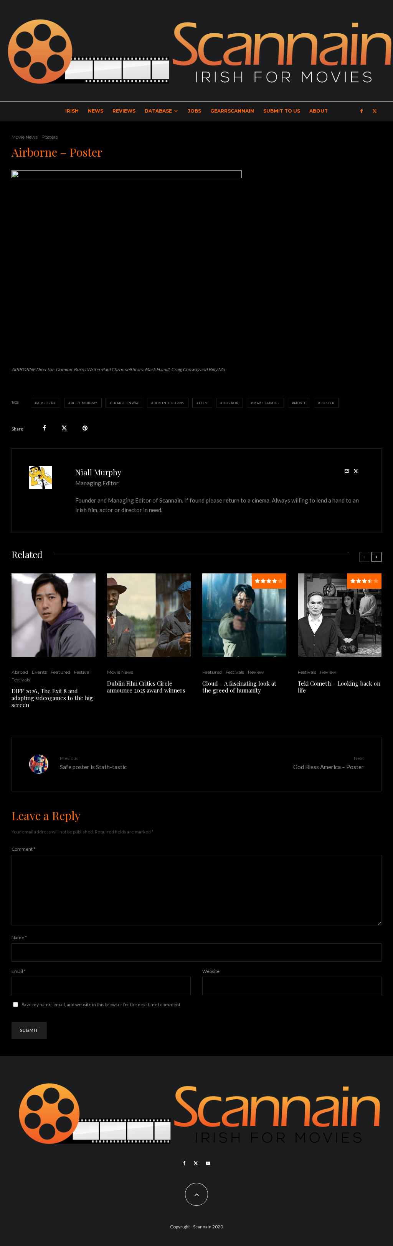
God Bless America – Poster (328, 762)
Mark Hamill (266, 403)
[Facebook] (362, 111)
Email (19, 971)
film (203, 403)
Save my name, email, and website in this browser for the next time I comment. (102, 1004)
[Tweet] (64, 428)
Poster (327, 403)
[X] (374, 111)
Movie (300, 403)
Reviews (123, 111)
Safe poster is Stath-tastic (93, 762)
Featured (60, 672)
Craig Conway (125, 403)
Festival (82, 672)
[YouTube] (208, 1163)
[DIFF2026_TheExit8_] (54, 615)
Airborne (46, 403)
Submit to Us (281, 111)
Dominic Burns (169, 403)
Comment (23, 849)
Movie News (25, 137)
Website (211, 971)
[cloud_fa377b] (244, 615)
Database (158, 111)
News (95, 111)
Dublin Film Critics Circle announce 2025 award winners (146, 687)
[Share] (44, 428)
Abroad (20, 672)
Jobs (194, 111)
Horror (231, 403)
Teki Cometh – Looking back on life (339, 687)
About (318, 111)
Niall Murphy (98, 472)
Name (19, 937)
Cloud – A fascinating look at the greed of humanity (239, 687)
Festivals (21, 680)
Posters (49, 137)
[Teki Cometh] (340, 615)
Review (256, 672)
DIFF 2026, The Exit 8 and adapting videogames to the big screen (52, 698)
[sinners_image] (149, 615)
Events (39, 672)
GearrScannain (232, 111)
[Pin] (85, 428)
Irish (72, 111)
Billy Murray (84, 403)
